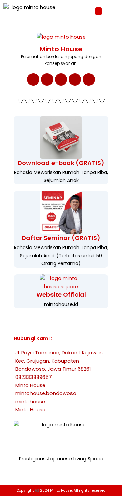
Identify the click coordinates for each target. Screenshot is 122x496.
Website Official (61, 294)
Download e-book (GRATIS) (61, 163)
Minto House (61, 49)
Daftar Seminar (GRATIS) (61, 238)
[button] (98, 11)
